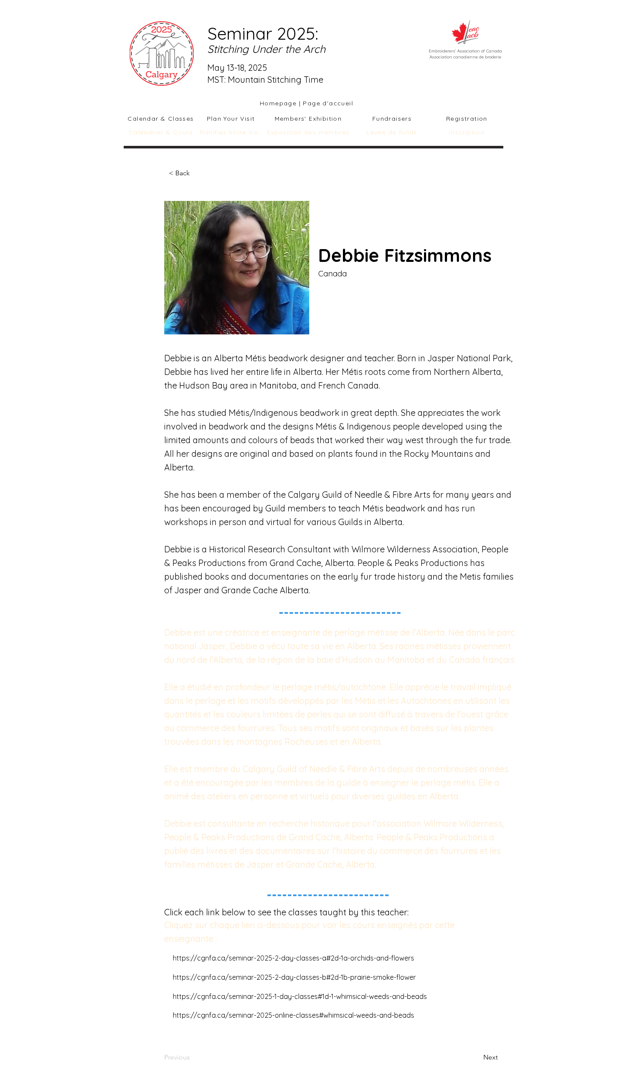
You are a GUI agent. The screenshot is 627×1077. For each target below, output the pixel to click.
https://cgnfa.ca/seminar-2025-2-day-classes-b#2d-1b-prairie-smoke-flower (294, 977)
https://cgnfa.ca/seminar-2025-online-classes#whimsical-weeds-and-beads (293, 1015)
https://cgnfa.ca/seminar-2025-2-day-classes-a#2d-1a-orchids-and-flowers (293, 958)
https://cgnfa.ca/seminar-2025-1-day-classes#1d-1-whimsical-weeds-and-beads (300, 996)
